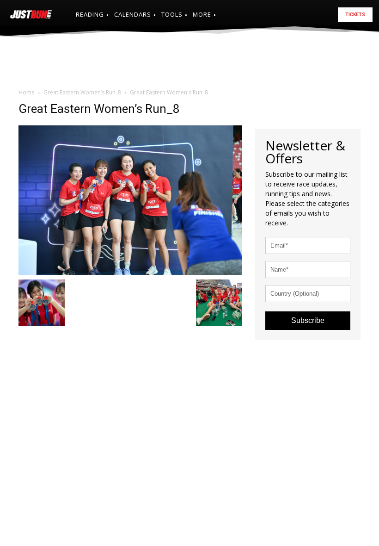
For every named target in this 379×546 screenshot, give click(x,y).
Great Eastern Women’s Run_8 (82, 92)
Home (26, 92)
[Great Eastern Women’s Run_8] (130, 199)
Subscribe (307, 320)
